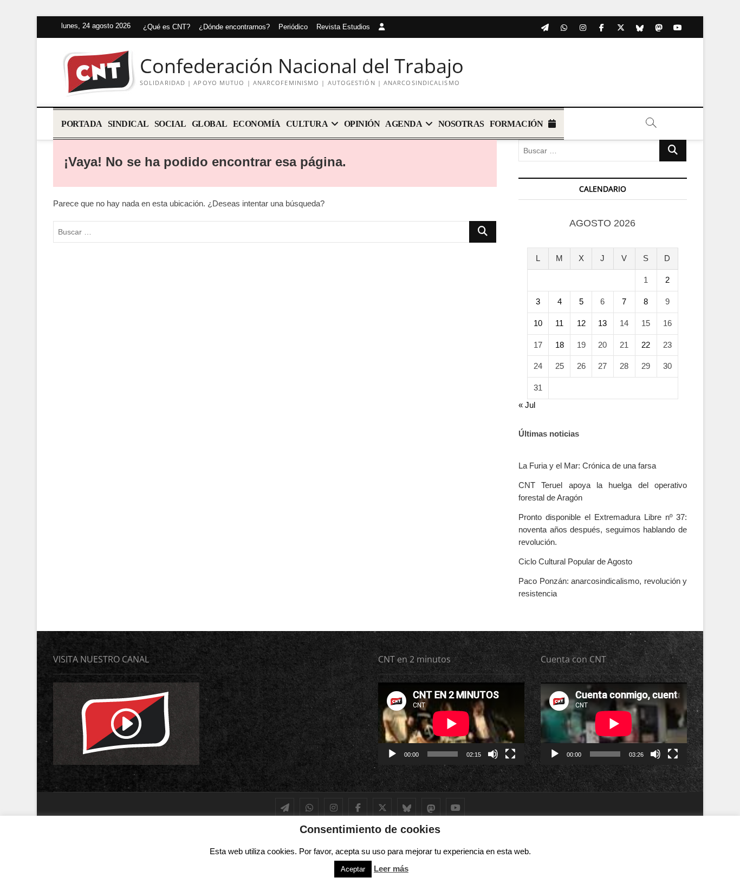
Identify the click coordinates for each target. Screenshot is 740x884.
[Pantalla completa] (510, 754)
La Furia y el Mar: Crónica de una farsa (587, 465)
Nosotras (461, 123)
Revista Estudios (343, 27)
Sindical (128, 123)
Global (210, 123)
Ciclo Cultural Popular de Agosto (575, 561)
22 (645, 344)
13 (602, 323)
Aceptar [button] (353, 869)
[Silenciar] (493, 754)
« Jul (526, 405)
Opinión (362, 123)
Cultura (307, 123)
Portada (81, 123)
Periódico (293, 27)
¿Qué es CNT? (166, 27)
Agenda (403, 123)
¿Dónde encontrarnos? (234, 27)
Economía (257, 123)
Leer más (391, 868)
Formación (516, 123)
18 (559, 344)
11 (559, 323)
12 (581, 323)
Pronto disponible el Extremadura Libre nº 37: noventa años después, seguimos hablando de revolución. (602, 529)
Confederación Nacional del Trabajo (302, 66)
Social (170, 123)
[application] (451, 723)
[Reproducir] (392, 754)
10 (538, 323)
